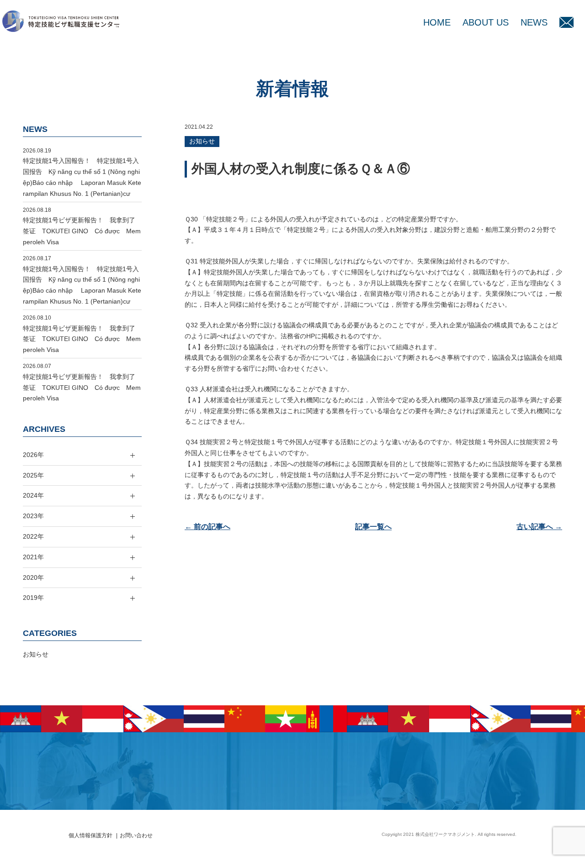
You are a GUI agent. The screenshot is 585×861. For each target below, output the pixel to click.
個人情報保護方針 (90, 835)
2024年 (33, 495)
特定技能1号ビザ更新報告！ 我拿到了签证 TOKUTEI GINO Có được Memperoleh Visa (82, 231)
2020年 (33, 577)
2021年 (33, 557)
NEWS (534, 22)
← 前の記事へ (207, 526)
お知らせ (202, 141)
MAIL (566, 22)
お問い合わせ (136, 835)
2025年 (33, 475)
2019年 (33, 597)
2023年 (33, 516)
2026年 (33, 454)
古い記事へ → (539, 526)
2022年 (33, 536)
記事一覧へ (373, 526)
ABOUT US (486, 22)
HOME (437, 22)
